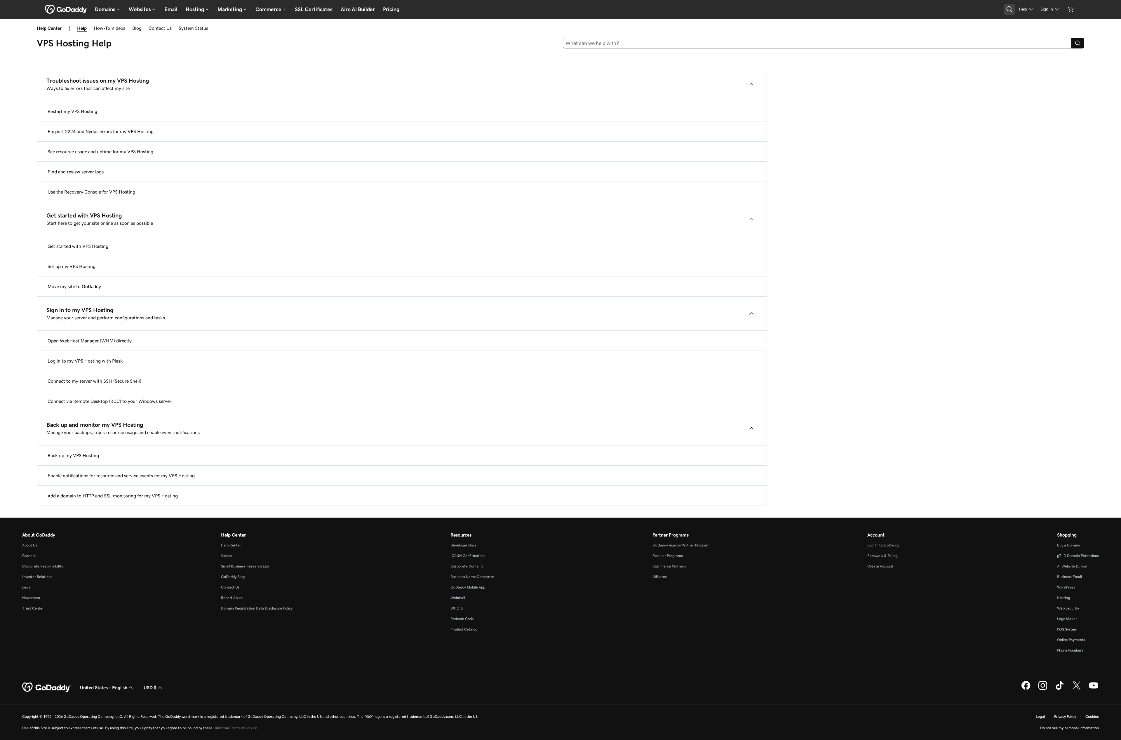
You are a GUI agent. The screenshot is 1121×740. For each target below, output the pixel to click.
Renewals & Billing (882, 556)
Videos (226, 556)
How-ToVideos (109, 28)
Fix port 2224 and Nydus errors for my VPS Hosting (101, 131)
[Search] (1077, 43)
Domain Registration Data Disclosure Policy (257, 608)
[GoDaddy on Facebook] (1026, 689)
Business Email (1069, 577)
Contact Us (160, 28)
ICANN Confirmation (467, 556)
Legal (26, 587)
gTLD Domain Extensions (1078, 556)
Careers (29, 556)
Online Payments (1071, 640)
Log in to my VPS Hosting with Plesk (85, 360)
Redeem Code (462, 619)
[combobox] (817, 43)
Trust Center (33, 608)
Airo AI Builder (358, 9)
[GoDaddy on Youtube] (1093, 689)
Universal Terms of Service (235, 728)
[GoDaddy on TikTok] (1059, 689)
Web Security (1068, 608)
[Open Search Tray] (1009, 9)
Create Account (880, 566)
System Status (193, 28)
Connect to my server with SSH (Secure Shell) (94, 381)
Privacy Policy (1065, 716)
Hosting (1063, 598)
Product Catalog (463, 629)
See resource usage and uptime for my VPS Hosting (100, 151)
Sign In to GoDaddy (883, 545)
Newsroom (31, 598)
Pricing (391, 9)
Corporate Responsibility (42, 566)
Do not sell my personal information (1069, 728)
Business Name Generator (472, 577)
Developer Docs (463, 545)
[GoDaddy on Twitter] (1076, 689)
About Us (29, 545)
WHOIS (456, 608)
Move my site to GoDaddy (74, 286)
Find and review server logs (76, 171)
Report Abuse (232, 598)
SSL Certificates (314, 9)
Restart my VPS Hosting (72, 111)
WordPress (1066, 587)
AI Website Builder (1072, 566)
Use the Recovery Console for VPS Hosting (91, 191)
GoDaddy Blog (233, 577)
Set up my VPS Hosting (71, 266)
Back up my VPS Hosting (73, 455)
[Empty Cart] (1070, 9)
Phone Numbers (1070, 650)
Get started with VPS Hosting (78, 246)
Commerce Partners (669, 566)
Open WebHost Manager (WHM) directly (90, 340)
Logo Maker (1067, 619)
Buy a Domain (1068, 545)
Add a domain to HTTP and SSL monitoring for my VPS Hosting (113, 495)
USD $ (150, 687)
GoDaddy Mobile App (467, 587)
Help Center (231, 545)
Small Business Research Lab (245, 566)
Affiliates (659, 577)
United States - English (103, 687)
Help (82, 28)
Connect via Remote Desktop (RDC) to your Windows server (109, 401)
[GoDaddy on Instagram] (1043, 689)
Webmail (457, 598)
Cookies (1092, 716)
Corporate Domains (466, 566)
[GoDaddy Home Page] (46, 687)
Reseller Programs (667, 556)
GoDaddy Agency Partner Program (680, 545)
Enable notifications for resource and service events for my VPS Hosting (121, 475)
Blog (137, 28)
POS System (1067, 629)
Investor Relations (37, 577)
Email (170, 9)
